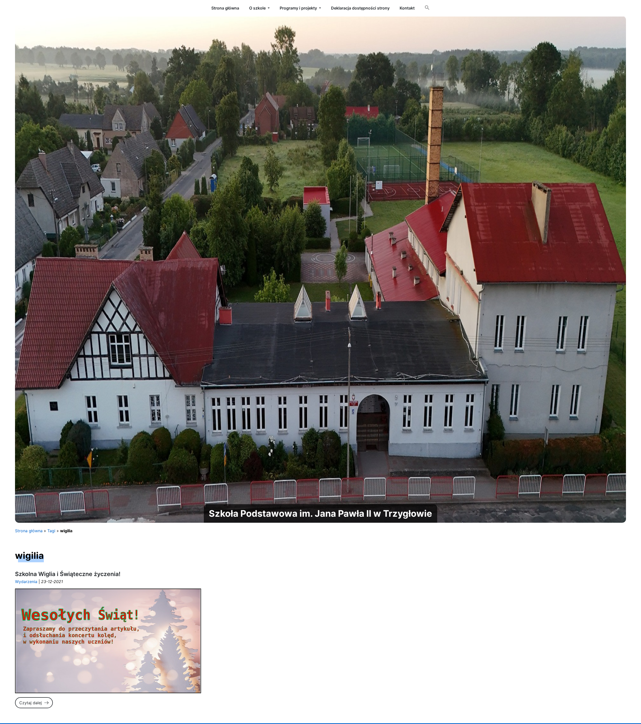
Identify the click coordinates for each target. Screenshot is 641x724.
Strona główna (29, 530)
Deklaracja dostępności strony (360, 8)
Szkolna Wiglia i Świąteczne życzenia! (67, 574)
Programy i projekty (298, 8)
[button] (427, 8)
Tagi (51, 530)
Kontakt (407, 8)
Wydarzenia (26, 581)
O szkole (257, 8)
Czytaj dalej (30, 702)
